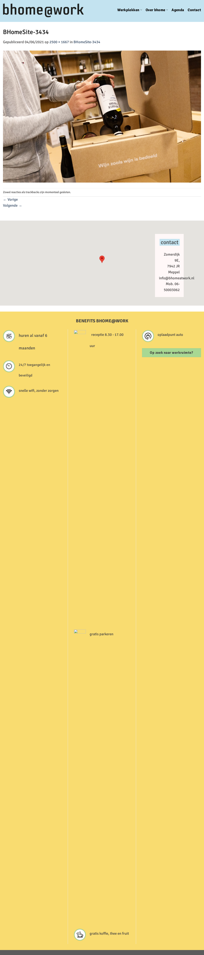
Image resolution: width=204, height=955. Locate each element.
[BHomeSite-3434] (102, 116)
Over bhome (155, 10)
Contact (194, 10)
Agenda (178, 10)
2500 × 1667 (59, 42)
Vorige (10, 199)
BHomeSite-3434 (87, 42)
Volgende (12, 205)
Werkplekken (128, 10)
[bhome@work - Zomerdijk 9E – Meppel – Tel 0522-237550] (45, 10)
